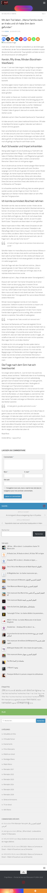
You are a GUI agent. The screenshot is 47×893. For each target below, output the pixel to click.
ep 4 (7, 693)
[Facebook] (4, 39)
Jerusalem (23, 700)
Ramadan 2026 (9, 795)
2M (3, 690)
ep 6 (13, 693)
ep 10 (26, 693)
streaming (23, 702)
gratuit (17, 700)
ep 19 (15, 696)
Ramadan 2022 (9, 774)
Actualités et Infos (9, 14)
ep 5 (10, 693)
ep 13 (37, 693)
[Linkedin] (16, 39)
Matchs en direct (9, 754)
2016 (11, 690)
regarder (14, 703)
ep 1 (41, 690)
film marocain (6, 700)
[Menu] (44, 2)
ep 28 (34, 696)
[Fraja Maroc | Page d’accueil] (5, 3)
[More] (38, 39)
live (28, 699)
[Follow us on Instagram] (44, 506)
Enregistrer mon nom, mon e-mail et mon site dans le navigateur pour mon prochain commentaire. (22, 489)
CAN (22, 690)
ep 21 (21, 696)
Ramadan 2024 (9, 784)
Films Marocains (9, 749)
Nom (6, 472)
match (39, 700)
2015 (7, 690)
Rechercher (5, 530)
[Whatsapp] (34, 39)
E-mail (27, 472)
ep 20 (18, 696)
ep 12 (33, 693)
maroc (33, 699)
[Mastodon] (25, 39)
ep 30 (37, 696)
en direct (28, 690)
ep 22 (24, 696)
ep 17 (8, 696)
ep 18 (11, 696)
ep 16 (5, 696)
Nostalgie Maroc (9, 759)
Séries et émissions (10, 800)
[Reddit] (12, 39)
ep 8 (19, 693)
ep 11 (29, 693)
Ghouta (13, 700)
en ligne (35, 690)
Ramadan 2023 (9, 779)
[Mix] (29, 39)
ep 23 (27, 696)
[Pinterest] (21, 39)
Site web (7, 480)
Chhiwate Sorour (9, 739)
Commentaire (9, 457)
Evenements (8, 744)
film (41, 696)
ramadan (6, 702)
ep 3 (4, 693)
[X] (8, 39)
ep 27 (31, 696)
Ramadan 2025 (9, 790)
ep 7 (16, 693)
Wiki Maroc (7, 810)
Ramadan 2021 (9, 769)
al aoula (17, 690)
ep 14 (40, 693)
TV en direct (8, 805)
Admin (7, 31)
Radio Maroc (8, 764)
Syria (31, 703)
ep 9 (22, 693)
